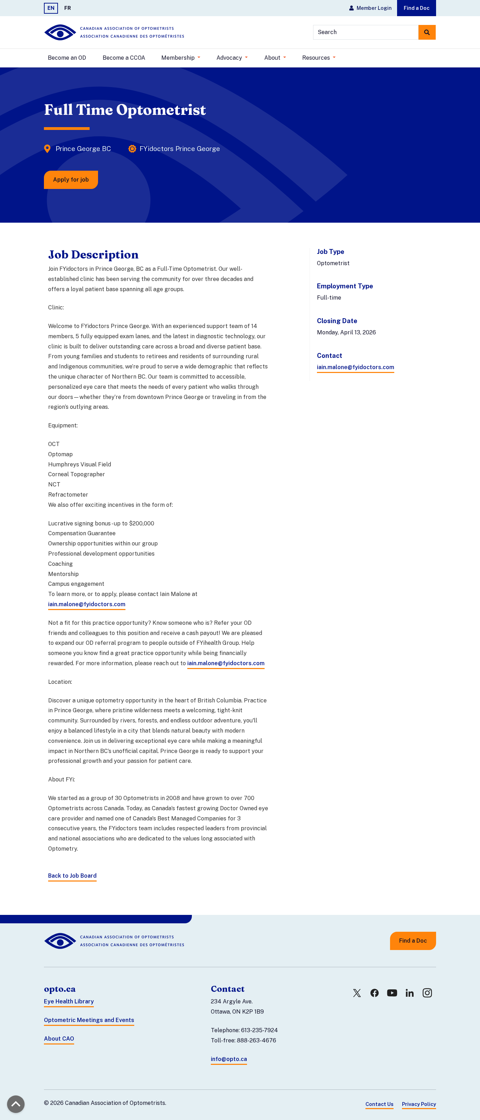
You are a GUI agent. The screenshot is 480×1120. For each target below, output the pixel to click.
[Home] (114, 32)
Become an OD (67, 57)
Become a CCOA (124, 57)
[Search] (427, 32)
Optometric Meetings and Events (89, 1020)
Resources (316, 57)
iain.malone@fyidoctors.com (355, 367)
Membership (178, 57)
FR (67, 8)
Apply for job (71, 179)
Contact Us (379, 1104)
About (273, 57)
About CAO (59, 1038)
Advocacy (230, 57)
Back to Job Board (72, 875)
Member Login (374, 8)
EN (50, 8)
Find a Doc (416, 8)
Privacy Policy (419, 1104)
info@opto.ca (229, 1059)
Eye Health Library (69, 1001)
